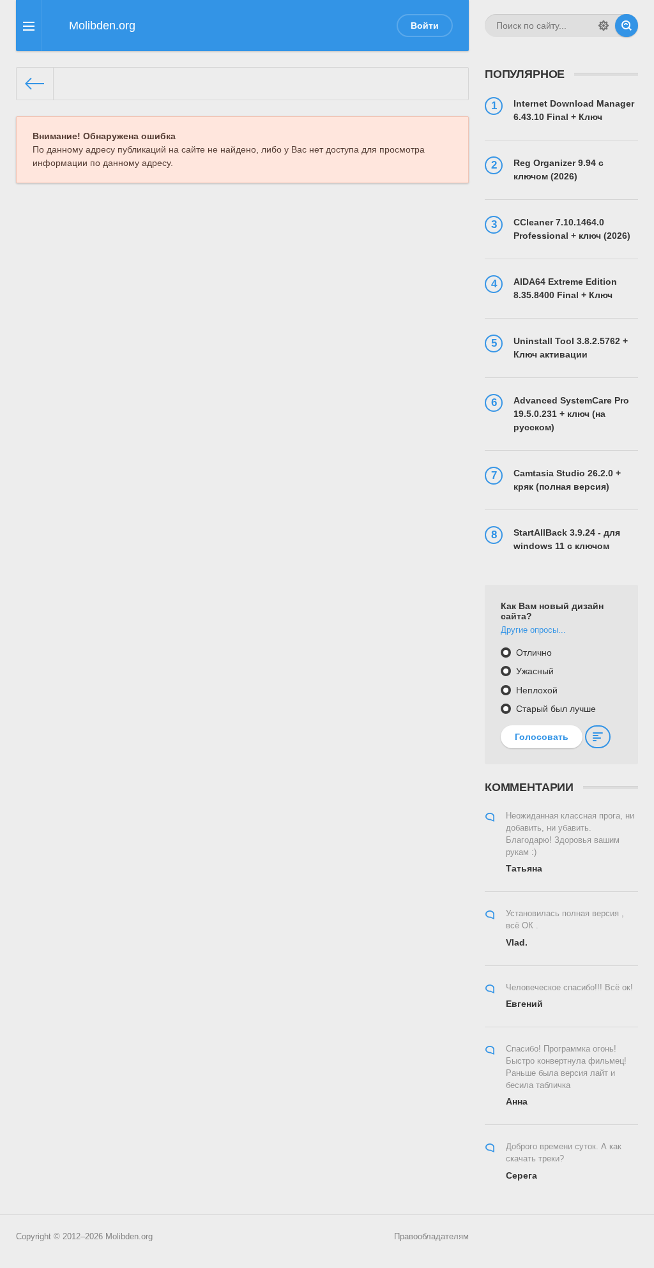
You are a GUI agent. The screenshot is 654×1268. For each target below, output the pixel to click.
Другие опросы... (533, 630)
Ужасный (533, 671)
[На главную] (35, 84)
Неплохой (535, 690)
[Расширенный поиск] (603, 25)
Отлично (532, 652)
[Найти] (626, 25)
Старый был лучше (554, 709)
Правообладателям (431, 1236)
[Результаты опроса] (598, 736)
